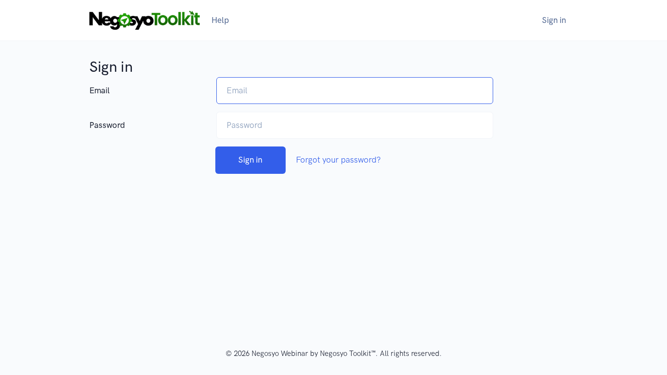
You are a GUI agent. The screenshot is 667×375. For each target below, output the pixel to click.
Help (220, 20)
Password (107, 125)
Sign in (554, 20)
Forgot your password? (338, 160)
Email (99, 90)
